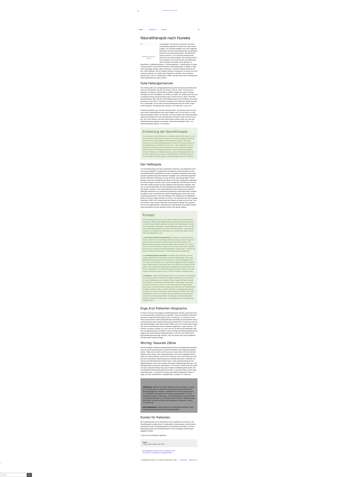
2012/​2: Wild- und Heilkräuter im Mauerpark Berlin (157, 452)
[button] (198, 29)
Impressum (183, 460)
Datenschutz (193, 460)
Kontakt (164, 29)
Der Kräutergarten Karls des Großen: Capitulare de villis (159, 450)
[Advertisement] (169, 4)
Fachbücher (152, 29)
